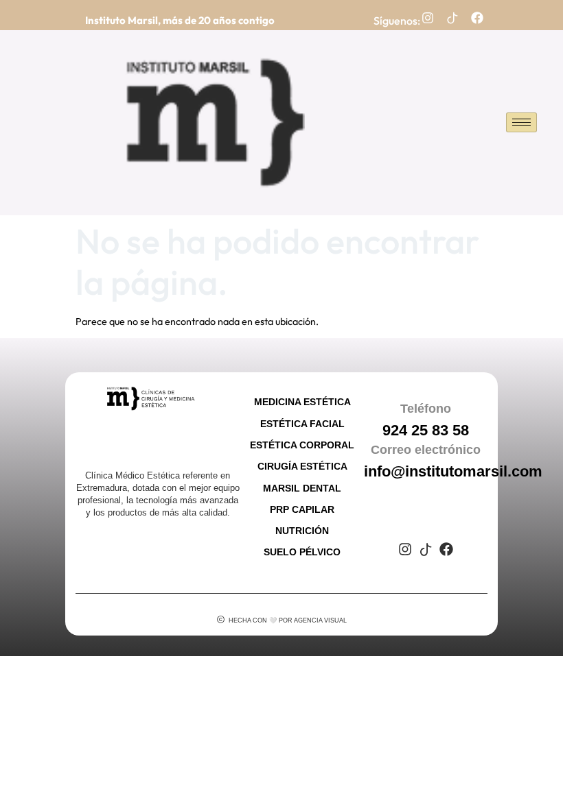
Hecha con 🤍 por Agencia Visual (288, 620)
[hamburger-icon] (521, 122)
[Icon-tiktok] (452, 17)
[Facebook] (477, 17)
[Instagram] (427, 17)
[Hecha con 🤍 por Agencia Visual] (220, 619)
